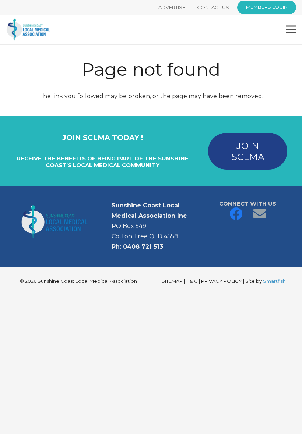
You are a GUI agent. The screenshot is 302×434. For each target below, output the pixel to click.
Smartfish (274, 281)
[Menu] (291, 29)
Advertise (171, 7)
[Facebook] (235, 213)
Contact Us (213, 7)
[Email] (259, 213)
